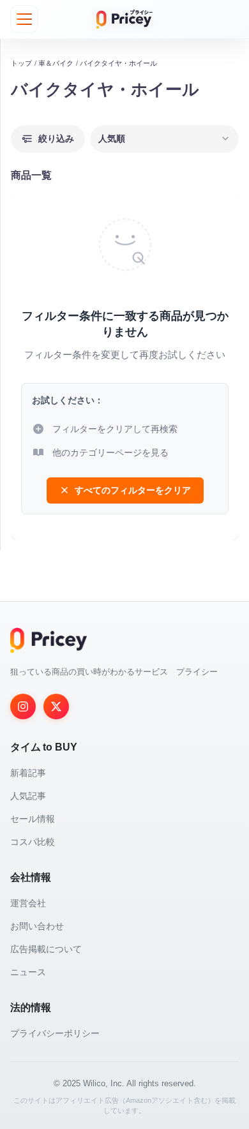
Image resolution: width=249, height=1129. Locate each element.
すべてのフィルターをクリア (133, 490)
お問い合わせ (37, 926)
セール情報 (32, 819)
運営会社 (28, 903)
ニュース (28, 972)
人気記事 (28, 796)
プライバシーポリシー (55, 1033)
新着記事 (28, 773)
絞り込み (56, 138)
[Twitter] (56, 706)
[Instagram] (23, 706)
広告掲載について (46, 949)
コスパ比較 (32, 842)
